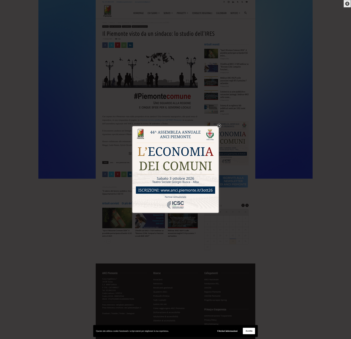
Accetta (248, 331)
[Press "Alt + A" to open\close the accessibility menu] (347, 4)
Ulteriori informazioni (227, 331)
